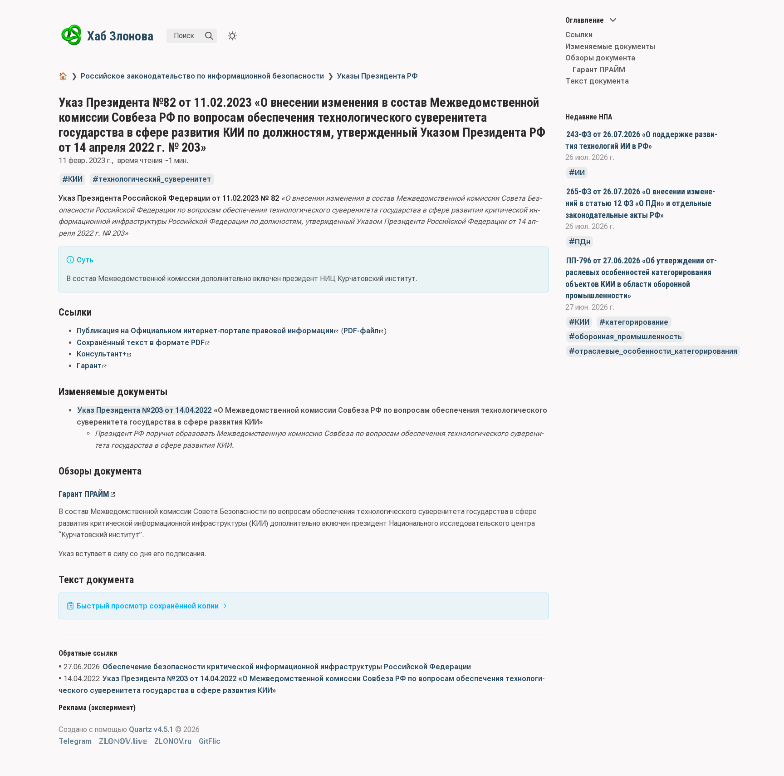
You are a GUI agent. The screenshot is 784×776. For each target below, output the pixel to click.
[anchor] (100, 311)
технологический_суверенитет (154, 179)
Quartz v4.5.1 (151, 729)
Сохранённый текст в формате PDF (141, 342)
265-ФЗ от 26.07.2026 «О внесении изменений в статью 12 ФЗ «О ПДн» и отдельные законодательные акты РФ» (640, 203)
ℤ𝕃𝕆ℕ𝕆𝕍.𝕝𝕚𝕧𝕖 (123, 741)
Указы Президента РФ (377, 76)
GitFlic (209, 741)
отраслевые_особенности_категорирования (656, 351)
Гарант (89, 365)
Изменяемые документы (610, 46)
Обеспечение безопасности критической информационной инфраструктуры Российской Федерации (287, 666)
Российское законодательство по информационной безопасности (202, 76)
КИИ (582, 322)
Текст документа (597, 81)
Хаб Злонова (120, 36)
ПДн (582, 241)
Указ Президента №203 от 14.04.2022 (144, 410)
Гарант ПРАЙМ (84, 494)
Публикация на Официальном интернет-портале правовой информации (205, 330)
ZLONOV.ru (172, 741)
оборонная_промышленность (628, 336)
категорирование (636, 322)
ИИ (580, 172)
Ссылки (579, 34)
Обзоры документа (600, 58)
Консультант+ (101, 354)
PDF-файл (360, 330)
